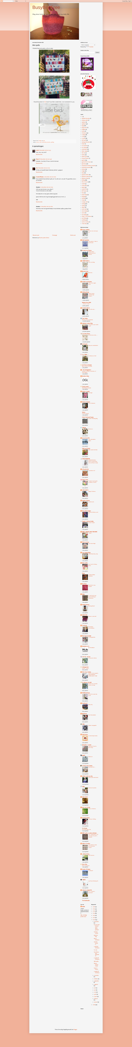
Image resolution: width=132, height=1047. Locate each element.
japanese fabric (85, 174)
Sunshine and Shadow (87, 281)
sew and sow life (86, 438)
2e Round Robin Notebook (91, 575)
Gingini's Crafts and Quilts (88, 521)
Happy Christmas (91, 491)
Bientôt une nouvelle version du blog (92, 684)
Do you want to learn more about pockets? (96, 927)
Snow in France (96, 968)
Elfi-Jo (83, 573)
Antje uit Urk (85, 797)
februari (96, 998)
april (95, 994)
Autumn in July (86, 303)
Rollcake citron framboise (87, 319)
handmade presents (46, 142)
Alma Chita (84, 864)
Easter (83, 143)
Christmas (84, 133)
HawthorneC (85, 703)
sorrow (83, 212)
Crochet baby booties (92, 735)
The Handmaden (86, 900)
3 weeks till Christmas (96, 972)
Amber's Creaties (86, 391)
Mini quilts (96, 961)
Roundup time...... (92, 767)
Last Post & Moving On (93, 881)
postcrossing (84, 194)
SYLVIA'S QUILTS (86, 308)
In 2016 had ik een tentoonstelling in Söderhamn (92, 597)
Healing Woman (85, 604)
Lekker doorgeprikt (92, 725)
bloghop (83, 129)
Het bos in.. (90, 429)
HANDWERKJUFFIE (86, 458)
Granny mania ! (85, 386)
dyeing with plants (86, 142)
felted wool (84, 156)
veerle (37, 150)
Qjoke (83, 594)
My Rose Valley (85, 376)
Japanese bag (96, 936)
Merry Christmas (92, 808)
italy (83, 172)
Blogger (75, 1029)
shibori (83, 207)
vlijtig (83, 786)
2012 (94, 915)
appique (83, 122)
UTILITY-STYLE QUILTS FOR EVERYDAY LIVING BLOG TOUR (93, 675)
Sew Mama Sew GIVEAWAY (96, 954)
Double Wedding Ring (93, 418)
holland (83, 169)
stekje (83, 724)
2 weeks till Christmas (96, 958)
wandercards (91, 501)
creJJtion (84, 879)
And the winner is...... (96, 943)
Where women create (96, 965)
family (83, 154)
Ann (37, 168)
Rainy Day (90, 704)
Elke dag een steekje (86, 636)
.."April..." (90, 533)
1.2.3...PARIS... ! (85, 354)
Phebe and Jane (85, 542)
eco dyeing (84, 147)
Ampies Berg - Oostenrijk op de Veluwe (91, 253)
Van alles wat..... (91, 309)
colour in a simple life (87, 890)
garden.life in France (86, 162)
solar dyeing (84, 211)
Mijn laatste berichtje (92, 449)
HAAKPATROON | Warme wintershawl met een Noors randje (93, 461)
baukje (83, 906)
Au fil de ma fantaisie (87, 365)
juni (95, 990)
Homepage (54, 235)
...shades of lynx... (86, 854)
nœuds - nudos (85, 668)
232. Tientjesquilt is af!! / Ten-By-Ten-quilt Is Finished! (93, 836)
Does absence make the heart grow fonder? (92, 846)
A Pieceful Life (85, 469)
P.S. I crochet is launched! (91, 892)
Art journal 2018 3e (92, 658)
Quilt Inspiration (85, 240)
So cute (95, 950)
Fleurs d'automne (85, 865)
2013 (94, 913)
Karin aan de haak (86, 807)
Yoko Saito (84, 223)
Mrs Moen (84, 583)
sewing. (83, 205)
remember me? (91, 470)
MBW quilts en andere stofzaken (89, 833)
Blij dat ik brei (85, 271)
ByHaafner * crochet (86, 745)
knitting (83, 180)
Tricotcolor (84, 625)
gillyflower (84, 713)
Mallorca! (90, 756)
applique (84, 124)
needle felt (84, 189)
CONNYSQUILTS (85, 261)
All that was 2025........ (93, 335)
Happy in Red (85, 479)
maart (95, 996)
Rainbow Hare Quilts (86, 302)
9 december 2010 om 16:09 (50, 177)
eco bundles (84, 145)
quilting (52, 142)
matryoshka (84, 185)
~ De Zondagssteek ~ (87, 370)
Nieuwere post (36, 235)
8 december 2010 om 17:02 (44, 168)
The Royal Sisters (86, 817)
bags (83, 125)
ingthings (84, 427)
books (37, 142)
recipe (83, 200)
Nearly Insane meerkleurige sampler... (91, 295)
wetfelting (84, 220)
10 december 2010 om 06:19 (46, 206)
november (96, 975)
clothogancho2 (85, 667)
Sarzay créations (85, 229)
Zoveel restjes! (91, 522)
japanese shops (85, 178)
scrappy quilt (85, 202)
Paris (83, 192)
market (83, 183)
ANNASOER (84, 615)
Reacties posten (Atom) (44, 237)
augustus (96, 984)
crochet (83, 138)
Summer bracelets (92, 787)
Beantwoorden (39, 154)
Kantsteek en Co (85, 646)
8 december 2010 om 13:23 (45, 150)
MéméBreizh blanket (86, 387)
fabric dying (84, 151)
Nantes (83, 187)
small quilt (84, 209)
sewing (83, 203)
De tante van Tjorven (87, 250)
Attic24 (83, 412)
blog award (84, 127)
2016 (94, 906)
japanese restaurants (86, 176)
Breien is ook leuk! (92, 616)
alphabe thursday (86, 118)
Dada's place (85, 734)
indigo (83, 171)
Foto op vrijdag (91, 262)
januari (95, 1002)
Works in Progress (86, 402)
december (96, 921)
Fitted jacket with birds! (93, 777)
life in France (85, 182)
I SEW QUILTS (85, 490)
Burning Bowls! (91, 606)
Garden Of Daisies (86, 869)
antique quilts (85, 120)
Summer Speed (85, 413)
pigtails (83, 755)
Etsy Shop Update (92, 715)
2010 (94, 919)
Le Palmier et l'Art (92, 355)
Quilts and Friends (86, 448)
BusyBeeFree (46, 7)
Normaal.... (90, 272)
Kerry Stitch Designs (86, 511)
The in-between (91, 403)
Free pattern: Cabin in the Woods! (93, 242)
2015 (94, 909)
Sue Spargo (84, 214)
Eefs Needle (84, 344)
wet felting (84, 218)
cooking (83, 134)
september (96, 981)
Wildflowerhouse (86, 692)
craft (40, 142)
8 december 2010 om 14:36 (46, 159)
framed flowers (85, 158)
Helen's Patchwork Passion (88, 417)
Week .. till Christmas (86, 216)
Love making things (86, 552)
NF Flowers (84, 191)
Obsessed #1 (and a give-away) (92, 747)
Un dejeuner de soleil (87, 682)
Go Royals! (90, 870)
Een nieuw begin (91, 543)
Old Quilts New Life (86, 829)
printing (83, 196)
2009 (94, 1004)
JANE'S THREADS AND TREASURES (89, 531)
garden (83, 160)
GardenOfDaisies (40, 177)
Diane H (38, 159)
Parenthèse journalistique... (91, 627)
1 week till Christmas (96, 947)
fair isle (83, 153)
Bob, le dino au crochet (87, 366)
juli (95, 988)
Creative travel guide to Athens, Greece (92, 481)
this (45, 102)
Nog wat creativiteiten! (93, 345)
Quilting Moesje (85, 292)
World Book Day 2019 (93, 553)
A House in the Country (87, 765)
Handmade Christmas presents (88, 165)
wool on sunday (85, 221)
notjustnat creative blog (87, 323)
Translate (91, 46)
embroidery (84, 149)
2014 (94, 911)
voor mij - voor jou (86, 656)
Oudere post (73, 235)
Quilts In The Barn (86, 843)
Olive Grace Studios (86, 672)
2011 (94, 917)
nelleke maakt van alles (87, 776)
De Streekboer (91, 647)
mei (95, 992)
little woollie (85, 563)
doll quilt (84, 140)
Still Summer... (91, 855)
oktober (96, 978)
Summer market (96, 932)
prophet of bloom (86, 500)
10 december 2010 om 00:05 (46, 187)
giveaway (84, 163)
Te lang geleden (91, 637)
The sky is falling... (92, 819)
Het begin (90, 392)
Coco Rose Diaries (86, 333)
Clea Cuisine (85, 318)
